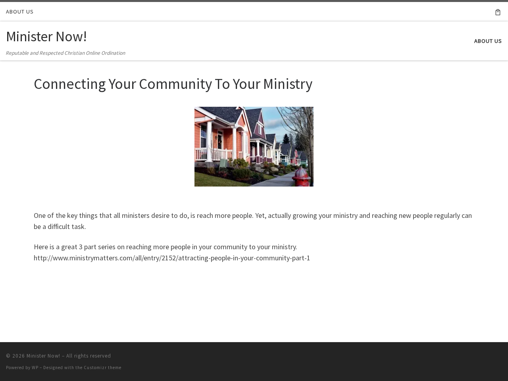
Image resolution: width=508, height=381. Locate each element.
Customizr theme (102, 367)
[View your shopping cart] (498, 11)
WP (35, 367)
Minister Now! (43, 355)
